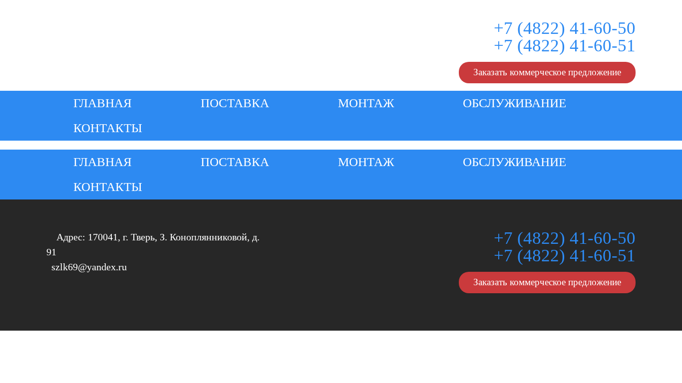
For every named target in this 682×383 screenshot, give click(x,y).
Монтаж (366, 103)
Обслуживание (514, 103)
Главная (102, 103)
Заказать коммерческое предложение (547, 72)
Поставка (235, 103)
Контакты (107, 128)
